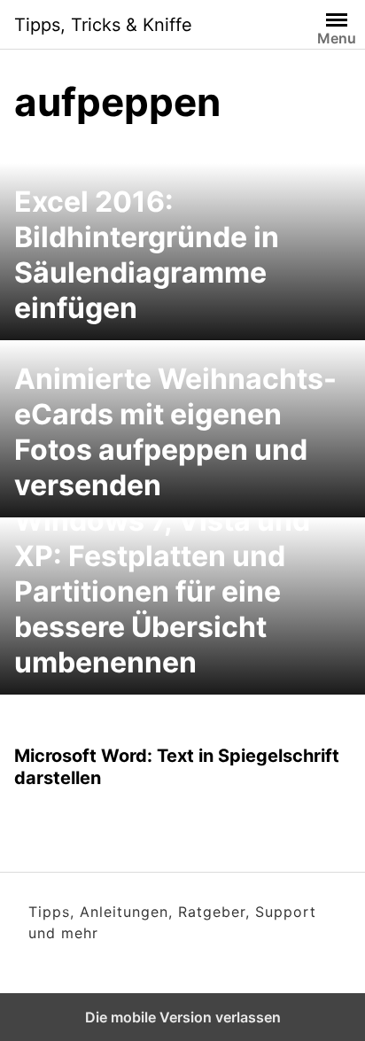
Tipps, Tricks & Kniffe (103, 25)
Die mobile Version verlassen (183, 1017)
